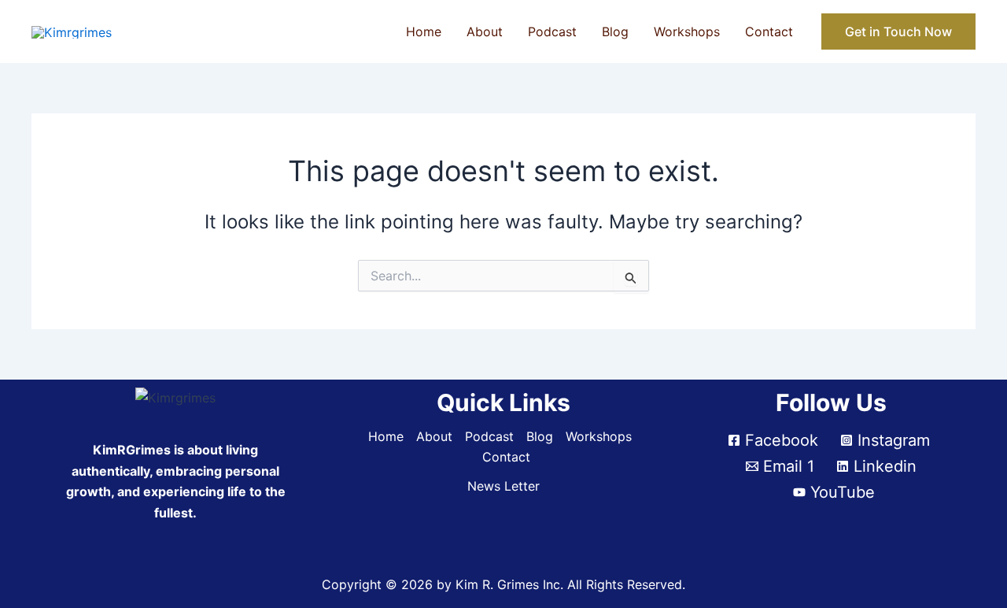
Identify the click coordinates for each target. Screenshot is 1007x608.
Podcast (552, 31)
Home (423, 31)
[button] (898, 31)
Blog (615, 31)
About (485, 31)
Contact (769, 31)
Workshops (687, 31)
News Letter (503, 486)
